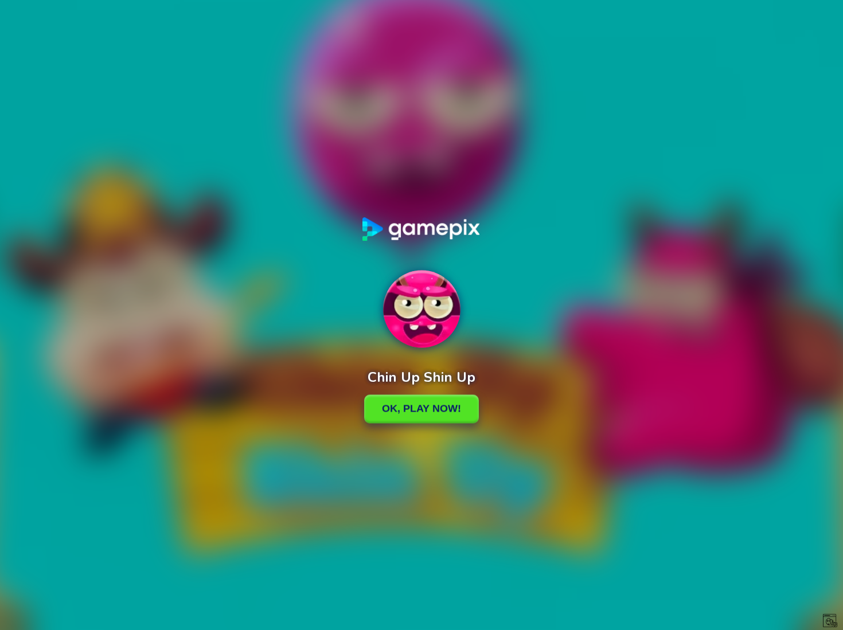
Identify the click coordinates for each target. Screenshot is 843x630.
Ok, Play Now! (421, 408)
